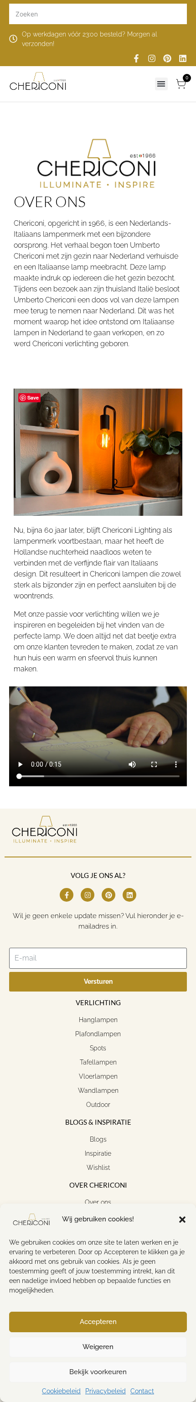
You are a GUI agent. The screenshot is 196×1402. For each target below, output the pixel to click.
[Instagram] (152, 58)
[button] (182, 1219)
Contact (142, 1391)
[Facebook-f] (136, 58)
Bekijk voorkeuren (98, 1372)
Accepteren (98, 1322)
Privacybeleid (105, 1391)
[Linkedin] (183, 58)
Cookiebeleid (61, 1391)
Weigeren (98, 1347)
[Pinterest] (167, 58)
